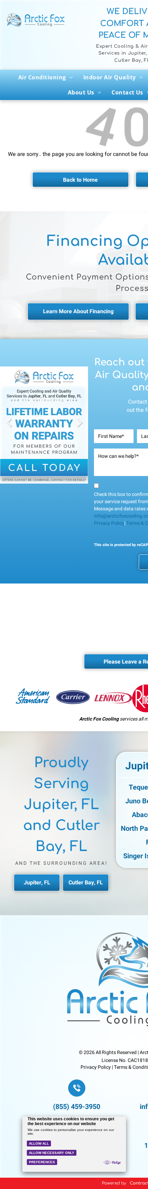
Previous (8, 427)
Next (80, 427)
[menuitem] (45, 77)
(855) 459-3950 (76, 1107)
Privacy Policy (109, 523)
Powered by (114, 1183)
